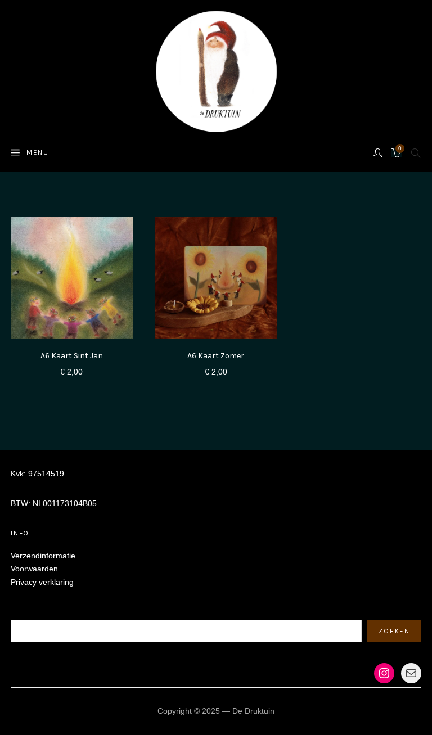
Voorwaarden (34, 568)
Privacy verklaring (42, 582)
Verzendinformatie (43, 555)
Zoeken (24, 612)
